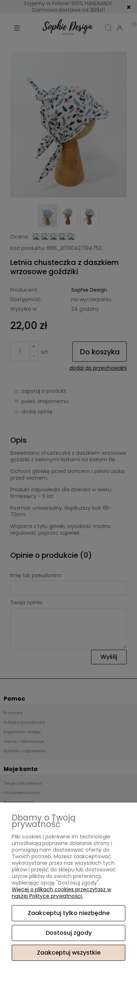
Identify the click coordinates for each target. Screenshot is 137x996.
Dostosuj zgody (69, 933)
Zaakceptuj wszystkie (68, 952)
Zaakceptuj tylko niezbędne (69, 913)
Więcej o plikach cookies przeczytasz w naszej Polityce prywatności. (61, 893)
